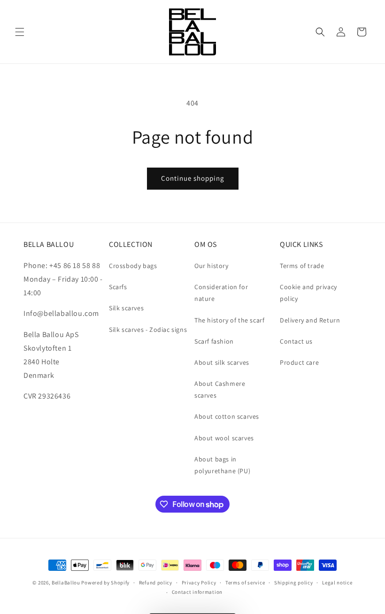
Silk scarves (126, 308)
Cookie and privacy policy (308, 293)
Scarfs (118, 287)
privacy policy (337, 566)
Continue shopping (192, 178)
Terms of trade (302, 265)
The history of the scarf (229, 320)
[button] (19, 32)
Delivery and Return (310, 320)
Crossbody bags (133, 265)
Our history (211, 265)
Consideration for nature (221, 293)
